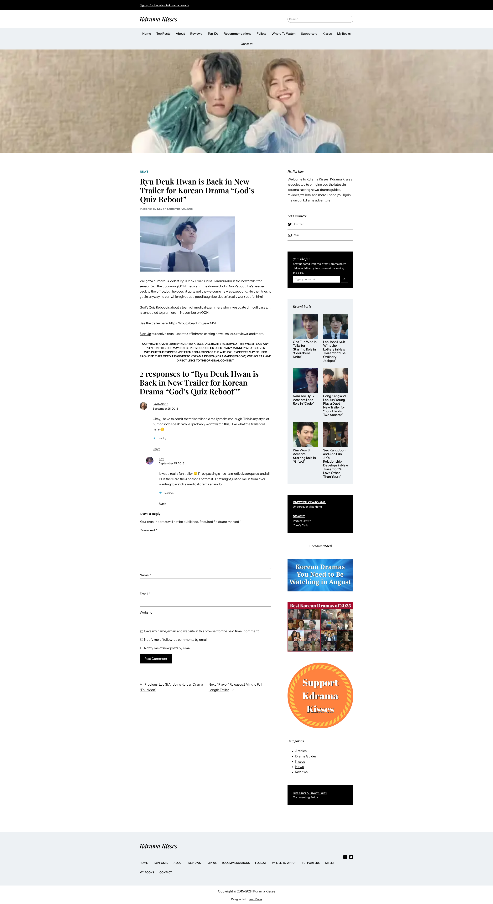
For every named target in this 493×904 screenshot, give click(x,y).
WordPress (255, 899)
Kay (161, 459)
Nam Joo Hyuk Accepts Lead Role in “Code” (303, 399)
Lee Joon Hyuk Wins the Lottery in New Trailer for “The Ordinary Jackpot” (334, 351)
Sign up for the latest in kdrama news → (164, 5)
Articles (301, 751)
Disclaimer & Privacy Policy (310, 793)
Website (146, 612)
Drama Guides (306, 756)
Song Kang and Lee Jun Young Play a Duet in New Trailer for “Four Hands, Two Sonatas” (334, 405)
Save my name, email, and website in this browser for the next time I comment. (201, 631)
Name (145, 575)
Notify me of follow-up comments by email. (176, 640)
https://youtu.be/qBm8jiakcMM (192, 323)
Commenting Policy (305, 797)
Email (145, 594)
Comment (148, 530)
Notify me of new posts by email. (168, 648)
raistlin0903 (160, 404)
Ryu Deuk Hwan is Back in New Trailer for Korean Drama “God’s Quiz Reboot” (197, 190)
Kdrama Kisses (158, 19)
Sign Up (145, 334)
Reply (156, 449)
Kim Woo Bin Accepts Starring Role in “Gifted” (304, 456)
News (144, 171)
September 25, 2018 (165, 408)
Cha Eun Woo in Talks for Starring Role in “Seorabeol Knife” (305, 349)
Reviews (301, 772)
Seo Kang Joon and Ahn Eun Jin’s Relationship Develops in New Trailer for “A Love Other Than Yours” (335, 464)
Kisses (300, 761)
